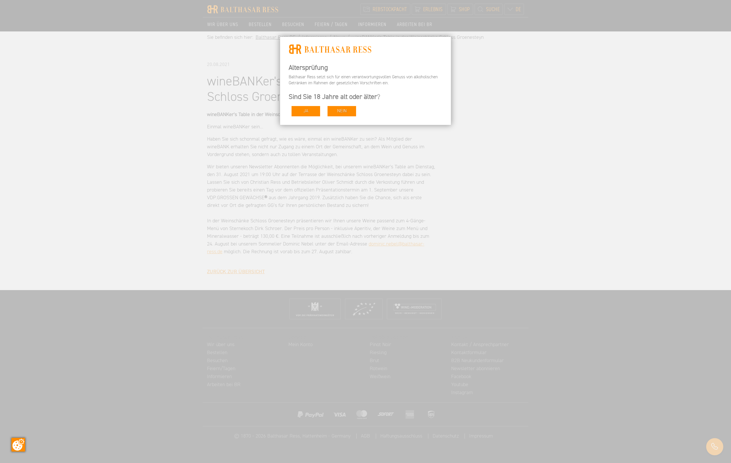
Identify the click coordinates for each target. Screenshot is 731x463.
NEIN (342, 111)
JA (306, 111)
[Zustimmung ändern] (18, 445)
